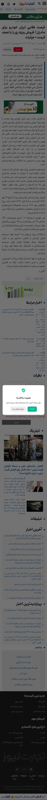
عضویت (32, 408)
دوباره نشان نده (18, 409)
